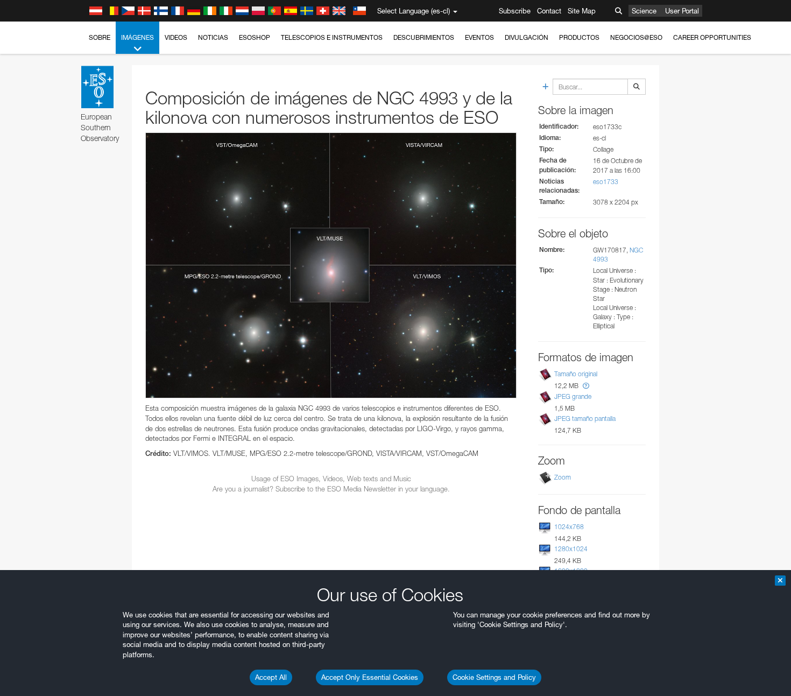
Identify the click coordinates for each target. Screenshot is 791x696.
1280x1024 (571, 549)
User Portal (682, 10)
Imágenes (137, 37)
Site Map (582, 10)
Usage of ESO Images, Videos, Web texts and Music (331, 478)
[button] (586, 386)
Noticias (213, 37)
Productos (579, 37)
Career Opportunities (712, 37)
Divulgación (526, 37)
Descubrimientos (423, 37)
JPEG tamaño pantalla (585, 418)
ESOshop (254, 37)
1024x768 (569, 527)
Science (644, 10)
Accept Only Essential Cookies (369, 677)
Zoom (562, 477)
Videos (176, 37)
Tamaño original (575, 374)
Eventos (479, 37)
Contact (549, 10)
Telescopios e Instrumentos (332, 37)
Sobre (99, 37)
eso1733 (605, 182)
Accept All (271, 677)
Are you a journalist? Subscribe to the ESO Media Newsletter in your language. (331, 488)
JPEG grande (572, 396)
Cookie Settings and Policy (494, 677)
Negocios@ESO (636, 37)
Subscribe (515, 10)
